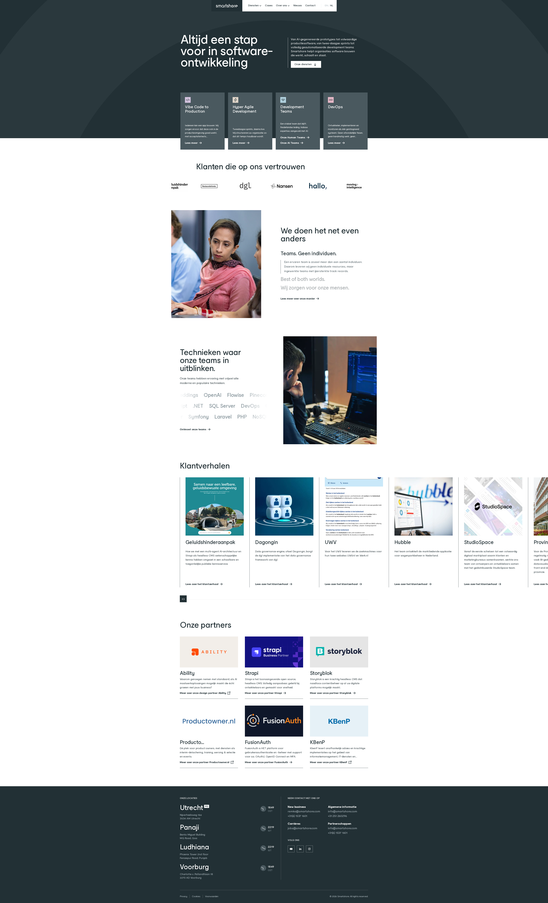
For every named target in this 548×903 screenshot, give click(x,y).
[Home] (226, 5)
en (326, 6)
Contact (310, 5)
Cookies (196, 896)
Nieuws (297, 5)
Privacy (183, 896)
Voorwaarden (211, 896)
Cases (269, 5)
